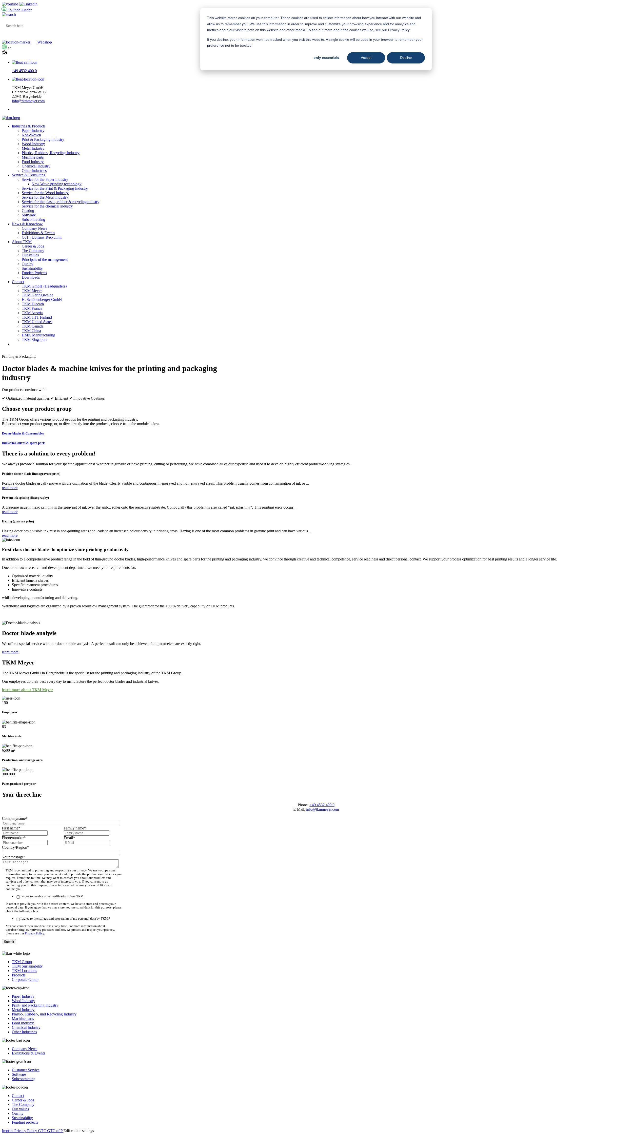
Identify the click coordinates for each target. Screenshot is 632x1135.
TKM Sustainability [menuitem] (27, 966)
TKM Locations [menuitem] (24, 971)
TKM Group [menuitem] (22, 962)
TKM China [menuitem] (31, 331)
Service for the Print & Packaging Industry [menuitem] (55, 188)
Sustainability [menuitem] (32, 268)
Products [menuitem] (18, 975)
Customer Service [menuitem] (26, 1070)
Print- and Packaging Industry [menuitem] (35, 1005)
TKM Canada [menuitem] (32, 326)
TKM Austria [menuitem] (32, 313)
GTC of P (55, 1131)
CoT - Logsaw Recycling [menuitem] (41, 237)
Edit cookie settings (78, 1131)
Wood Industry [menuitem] (33, 144)
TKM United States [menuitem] (37, 322)
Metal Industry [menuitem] (33, 148)
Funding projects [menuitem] (25, 1122)
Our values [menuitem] (30, 255)
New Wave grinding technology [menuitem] (56, 184)
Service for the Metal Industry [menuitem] (45, 197)
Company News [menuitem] (34, 228)
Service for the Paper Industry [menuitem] (45, 179)
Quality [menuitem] (27, 264)
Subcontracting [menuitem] (33, 219)
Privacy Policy (34, 933)
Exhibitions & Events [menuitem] (38, 233)
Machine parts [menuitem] (33, 157)
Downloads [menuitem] (31, 277)
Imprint (8, 1131)
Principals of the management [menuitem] (45, 259)
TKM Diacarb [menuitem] (33, 304)
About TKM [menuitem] (22, 242)
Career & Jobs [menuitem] (33, 246)
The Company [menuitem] (33, 250)
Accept (366, 58)
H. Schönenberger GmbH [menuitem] (42, 299)
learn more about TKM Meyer (27, 690)
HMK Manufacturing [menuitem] (38, 335)
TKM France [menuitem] (32, 308)
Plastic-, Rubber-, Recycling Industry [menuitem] (50, 153)
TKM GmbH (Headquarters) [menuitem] (44, 286)
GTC (42, 1131)
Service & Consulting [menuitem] (28, 175)
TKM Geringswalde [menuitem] (37, 295)
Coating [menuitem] (28, 210)
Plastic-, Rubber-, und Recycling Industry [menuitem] (44, 1014)
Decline (406, 58)
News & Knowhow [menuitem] (27, 224)
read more (10, 488)
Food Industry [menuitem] (33, 162)
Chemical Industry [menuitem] (36, 166)
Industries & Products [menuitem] (28, 126)
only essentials (326, 58)
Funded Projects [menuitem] (34, 273)
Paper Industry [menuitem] (33, 130)
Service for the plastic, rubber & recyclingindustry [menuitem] (60, 202)
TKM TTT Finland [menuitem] (37, 317)
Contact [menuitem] (18, 282)
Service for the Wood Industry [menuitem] (45, 193)
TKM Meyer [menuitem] (32, 291)
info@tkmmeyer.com (28, 101)
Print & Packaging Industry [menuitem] (43, 139)
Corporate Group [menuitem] (25, 979)
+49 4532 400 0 (24, 71)
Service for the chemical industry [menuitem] (47, 206)
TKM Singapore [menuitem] (34, 339)
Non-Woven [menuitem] (31, 135)
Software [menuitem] (29, 215)
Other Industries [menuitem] (34, 170)
